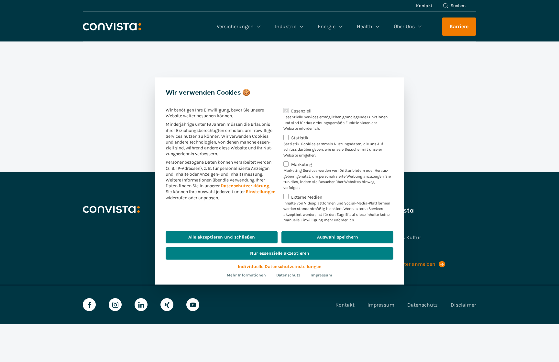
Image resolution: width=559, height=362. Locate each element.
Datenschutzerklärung (245, 186)
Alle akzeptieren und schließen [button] (221, 237)
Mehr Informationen (246, 275)
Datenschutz (288, 275)
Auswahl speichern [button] (337, 237)
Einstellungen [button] (261, 191)
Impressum (321, 275)
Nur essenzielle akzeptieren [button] (279, 253)
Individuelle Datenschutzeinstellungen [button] (280, 266)
